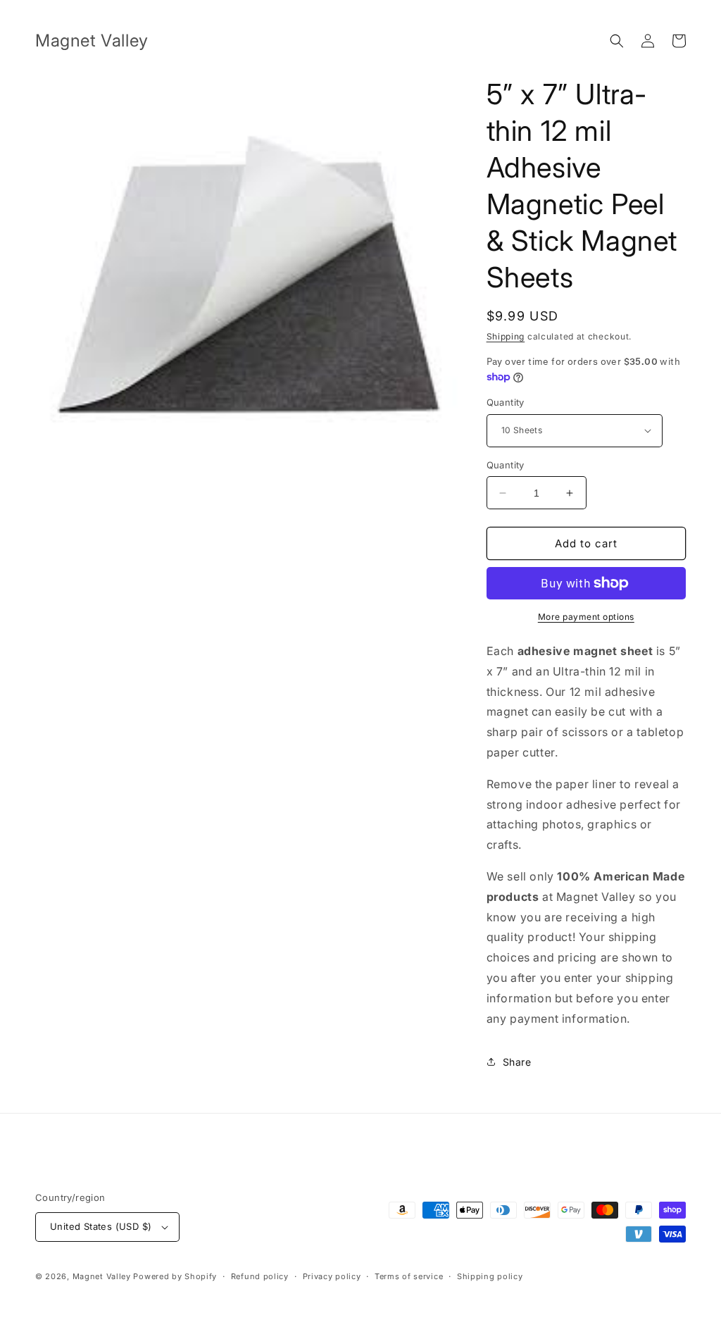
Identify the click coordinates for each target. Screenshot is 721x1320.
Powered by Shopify (175, 1276)
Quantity (506, 402)
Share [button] (517, 1062)
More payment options (586, 616)
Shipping (506, 336)
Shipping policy (490, 1276)
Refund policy (260, 1276)
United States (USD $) (100, 1226)
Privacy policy (332, 1276)
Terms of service (409, 1276)
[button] (616, 40)
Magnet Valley (102, 1276)
